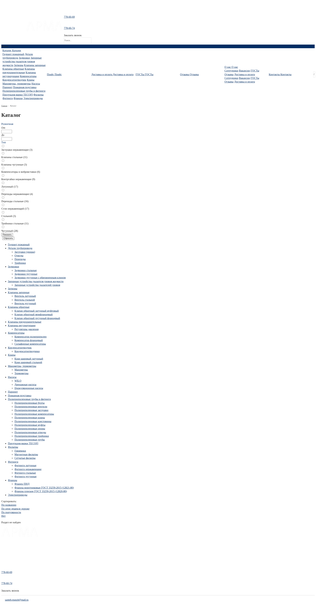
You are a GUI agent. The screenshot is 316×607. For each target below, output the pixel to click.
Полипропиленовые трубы (29, 439)
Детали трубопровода (20, 248)
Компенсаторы (28, 76)
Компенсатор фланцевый (28, 340)
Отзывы (229, 74)
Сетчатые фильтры (25, 458)
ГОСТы (255, 70)
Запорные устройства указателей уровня (37, 285)
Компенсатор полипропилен (30, 336)
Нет (3, 516)
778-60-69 (69, 16)
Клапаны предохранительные (24, 321)
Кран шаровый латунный (28, 358)
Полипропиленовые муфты (29, 425)
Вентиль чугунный (25, 303)
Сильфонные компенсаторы (30, 343)
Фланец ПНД (21, 483)
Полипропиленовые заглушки (31, 410)
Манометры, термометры (16, 83)
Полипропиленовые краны (29, 417)
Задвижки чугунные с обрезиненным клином (40, 277)
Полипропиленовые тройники (31, 436)
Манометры (21, 369)
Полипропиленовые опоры (29, 428)
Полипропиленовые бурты (29, 403)
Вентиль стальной (24, 299)
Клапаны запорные (35, 65)
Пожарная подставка (24, 87)
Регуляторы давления (26, 329)
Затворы (18, 65)
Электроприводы (33, 98)
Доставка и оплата (244, 74)
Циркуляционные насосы (28, 388)
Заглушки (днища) (24, 252)
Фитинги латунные (25, 465)
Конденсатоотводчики (27, 351)
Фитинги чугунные (25, 476)
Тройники (20, 263)
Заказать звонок (73, 35)
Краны (30, 79)
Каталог (5, 546)
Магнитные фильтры (26, 454)
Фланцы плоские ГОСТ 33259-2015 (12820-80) (40, 491)
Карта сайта (7, 564)
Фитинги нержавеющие (27, 469)
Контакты (6, 559)
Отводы (18, 255)
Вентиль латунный (25, 296)
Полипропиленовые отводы (30, 432)
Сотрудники (231, 70)
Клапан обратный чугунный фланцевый (37, 318)
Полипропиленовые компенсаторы (34, 414)
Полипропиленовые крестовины (32, 421)
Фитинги (7, 98)
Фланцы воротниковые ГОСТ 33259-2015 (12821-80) (44, 487)
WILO (17, 380)
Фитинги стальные (25, 472)
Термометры (21, 373)
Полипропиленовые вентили (30, 406)
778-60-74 (69, 28)
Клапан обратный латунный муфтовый (36, 310)
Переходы (20, 259)
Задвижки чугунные (25, 274)
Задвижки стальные (25, 270)
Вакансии (244, 70)
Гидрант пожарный (13, 54)
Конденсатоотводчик (14, 79)
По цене (15, 508)
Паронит (7, 87)
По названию (8, 505)
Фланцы (18, 98)
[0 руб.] (95, 30)
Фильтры (38, 94)
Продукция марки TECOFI (17, 94)
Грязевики (20, 450)
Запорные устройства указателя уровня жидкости (22, 61)
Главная (4, 106)
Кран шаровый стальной (28, 362)
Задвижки (24, 57)
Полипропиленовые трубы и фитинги (23, 90)
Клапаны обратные (13, 68)
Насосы (35, 83)
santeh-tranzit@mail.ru (13, 29)
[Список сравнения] (158, 9)
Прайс (4, 550)
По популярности (11, 512)
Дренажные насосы (25, 384)
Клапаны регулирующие (22, 325)
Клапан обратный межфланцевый (33, 314)
